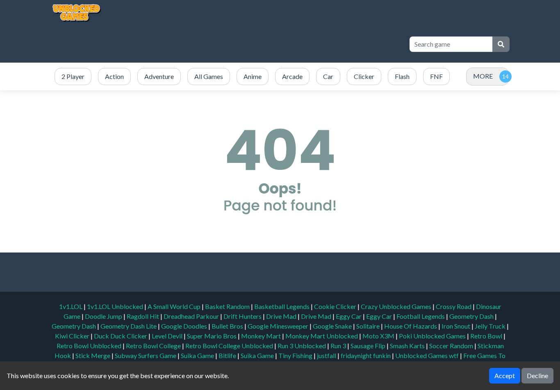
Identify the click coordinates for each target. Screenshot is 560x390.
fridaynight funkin (366, 355)
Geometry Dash (472, 316)
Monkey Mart (261, 336)
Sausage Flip (369, 345)
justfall (327, 355)
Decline (537, 375)
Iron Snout (456, 326)
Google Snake (333, 326)
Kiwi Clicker (73, 336)
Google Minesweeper (279, 326)
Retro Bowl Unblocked (90, 345)
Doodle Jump (104, 316)
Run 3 (338, 345)
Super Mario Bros (212, 336)
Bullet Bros (228, 326)
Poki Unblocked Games (433, 336)
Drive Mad (282, 316)
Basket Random (228, 306)
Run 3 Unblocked (302, 345)
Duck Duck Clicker (121, 336)
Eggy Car (349, 316)
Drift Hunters (243, 316)
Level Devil (168, 336)
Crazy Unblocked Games (397, 306)
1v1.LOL (71, 306)
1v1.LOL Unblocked (115, 306)
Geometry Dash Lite (129, 326)
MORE (483, 76)
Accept (504, 375)
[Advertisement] (252, 44)
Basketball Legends (282, 306)
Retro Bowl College (154, 345)
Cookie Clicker (335, 306)
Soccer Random (451, 345)
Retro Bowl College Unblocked (229, 345)
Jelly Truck (491, 326)
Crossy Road (454, 306)
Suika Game (198, 355)
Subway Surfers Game (146, 355)
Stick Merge (93, 355)
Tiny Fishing (296, 355)
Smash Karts (408, 345)
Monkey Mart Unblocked (322, 336)
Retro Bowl (486, 336)
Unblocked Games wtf (427, 355)
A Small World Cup (175, 306)
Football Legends (421, 316)
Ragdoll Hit (143, 316)
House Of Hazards (411, 326)
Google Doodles (184, 326)
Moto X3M (379, 336)
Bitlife (228, 355)
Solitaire (368, 326)
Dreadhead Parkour (192, 316)
